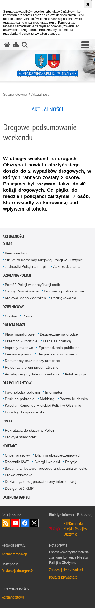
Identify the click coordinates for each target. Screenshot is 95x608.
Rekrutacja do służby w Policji (29, 430)
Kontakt (10, 446)
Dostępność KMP (19, 488)
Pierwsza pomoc (18, 354)
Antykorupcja (75, 374)
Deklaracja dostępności (18, 570)
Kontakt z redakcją (14, 554)
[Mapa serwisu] (16, 44)
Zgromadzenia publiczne (59, 347)
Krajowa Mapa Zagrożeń (25, 298)
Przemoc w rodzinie (21, 341)
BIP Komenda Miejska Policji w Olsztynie (75, 529)
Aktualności (40, 94)
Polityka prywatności (63, 577)
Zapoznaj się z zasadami (66, 569)
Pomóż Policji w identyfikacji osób (32, 284)
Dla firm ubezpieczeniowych (58, 455)
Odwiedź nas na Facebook (25, 523)
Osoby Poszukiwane (22, 291)
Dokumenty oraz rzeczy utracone (32, 361)
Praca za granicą (57, 341)
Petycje (71, 462)
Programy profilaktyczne (64, 291)
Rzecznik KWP (17, 462)
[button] (85, 45)
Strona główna (15, 94)
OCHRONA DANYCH (17, 497)
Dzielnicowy (13, 307)
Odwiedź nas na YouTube (15, 523)
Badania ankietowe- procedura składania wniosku (46, 468)
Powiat (28, 316)
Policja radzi (14, 325)
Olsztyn (11, 316)
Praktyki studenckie (21, 437)
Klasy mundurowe (20, 334)
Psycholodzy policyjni (22, 392)
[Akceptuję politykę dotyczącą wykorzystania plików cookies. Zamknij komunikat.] (88, 4)
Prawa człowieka (18, 475)
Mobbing (47, 399)
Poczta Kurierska (74, 399)
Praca (7, 421)
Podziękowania (63, 298)
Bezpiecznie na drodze (59, 334)
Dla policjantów (17, 383)
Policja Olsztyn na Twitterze (34, 523)
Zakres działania (66, 266)
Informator (54, 392)
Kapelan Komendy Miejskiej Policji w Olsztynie (43, 405)
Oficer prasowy (17, 455)
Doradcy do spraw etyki (24, 412)
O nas (7, 244)
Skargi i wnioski (47, 462)
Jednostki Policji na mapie (26, 266)
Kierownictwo (16, 253)
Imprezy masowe (19, 347)
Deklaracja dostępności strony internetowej (40, 481)
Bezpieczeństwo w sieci (57, 354)
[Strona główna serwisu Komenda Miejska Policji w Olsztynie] (7, 44)
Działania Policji (17, 275)
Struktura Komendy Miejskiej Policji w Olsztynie (44, 260)
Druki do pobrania (20, 399)
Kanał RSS (6, 523)
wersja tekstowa (13, 597)
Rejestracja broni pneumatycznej (32, 367)
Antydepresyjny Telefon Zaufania (32, 374)
